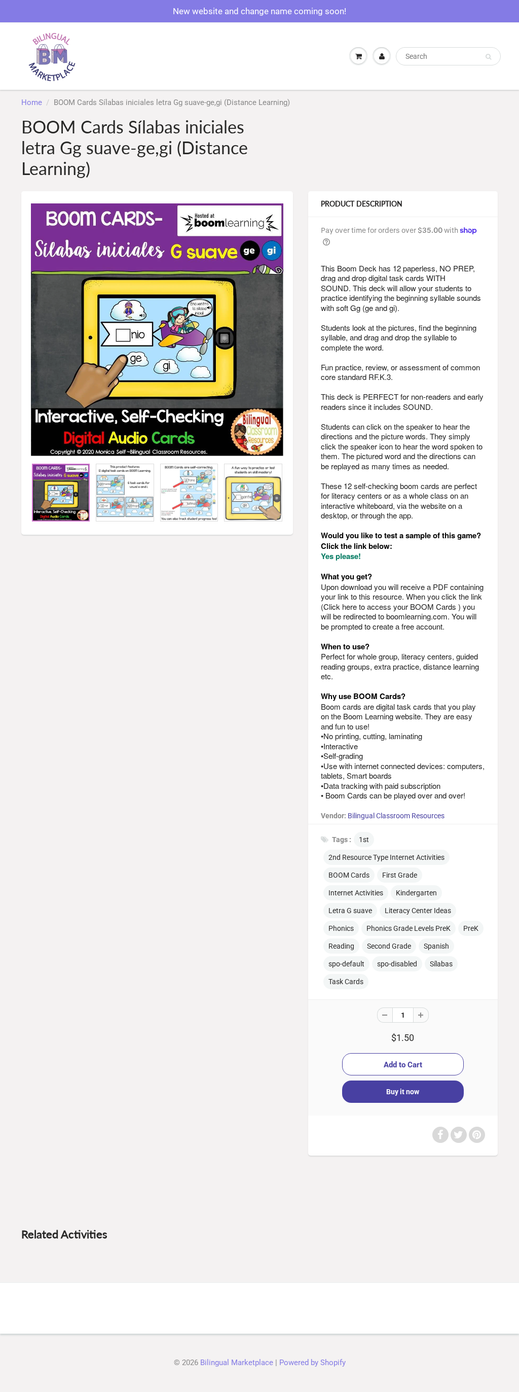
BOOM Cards (348, 875)
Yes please (339, 556)
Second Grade (389, 946)
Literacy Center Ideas (418, 911)
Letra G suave (350, 911)
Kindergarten (416, 893)
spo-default (346, 964)
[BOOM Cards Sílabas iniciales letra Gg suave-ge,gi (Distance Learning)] (157, 329)
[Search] (488, 57)
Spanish (436, 946)
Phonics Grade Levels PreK (408, 928)
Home (31, 102)
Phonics (341, 928)
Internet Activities (355, 893)
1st (364, 840)
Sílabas (441, 964)
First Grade (399, 875)
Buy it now (402, 1092)
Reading (341, 946)
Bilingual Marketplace (236, 1362)
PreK (470, 928)
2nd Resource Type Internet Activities (386, 857)
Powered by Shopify (312, 1362)
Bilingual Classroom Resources (396, 816)
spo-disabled (397, 964)
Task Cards (345, 982)
